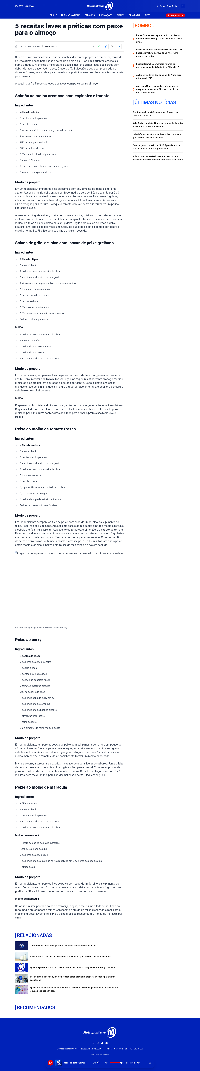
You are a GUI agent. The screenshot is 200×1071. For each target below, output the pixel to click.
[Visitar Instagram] (98, 1043)
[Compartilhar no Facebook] (106, 46)
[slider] (121, 1062)
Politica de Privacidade (100, 1054)
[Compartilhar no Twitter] (112, 46)
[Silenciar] (106, 1063)
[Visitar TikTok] (102, 1043)
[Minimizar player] (150, 1063)
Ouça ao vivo (177, 15)
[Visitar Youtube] (106, 1043)
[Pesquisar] (183, 6)
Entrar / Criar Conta (168, 6)
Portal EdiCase (51, 46)
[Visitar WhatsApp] (93, 1043)
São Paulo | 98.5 (133, 1063)
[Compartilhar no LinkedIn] (119, 46)
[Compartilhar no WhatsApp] (99, 46)
